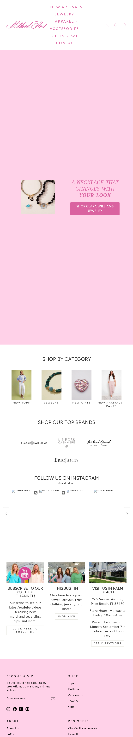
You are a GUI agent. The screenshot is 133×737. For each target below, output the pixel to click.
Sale (76, 36)
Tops (71, 683)
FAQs (10, 734)
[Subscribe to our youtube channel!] (25, 572)
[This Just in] (66, 572)
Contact (66, 43)
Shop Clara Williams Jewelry (95, 208)
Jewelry (65, 14)
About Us (12, 728)
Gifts (59, 36)
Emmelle (73, 734)
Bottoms (73, 689)
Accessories (65, 28)
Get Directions (108, 643)
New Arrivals (66, 7)
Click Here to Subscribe (25, 630)
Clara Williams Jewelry (82, 728)
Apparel (65, 21)
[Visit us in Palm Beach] (108, 572)
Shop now (66, 616)
